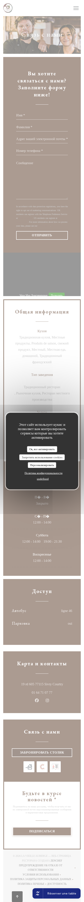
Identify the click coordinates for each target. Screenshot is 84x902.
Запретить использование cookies (42, 457)
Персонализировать (42, 465)
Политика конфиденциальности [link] (43, 472)
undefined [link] (43, 478)
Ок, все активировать (42, 449)
